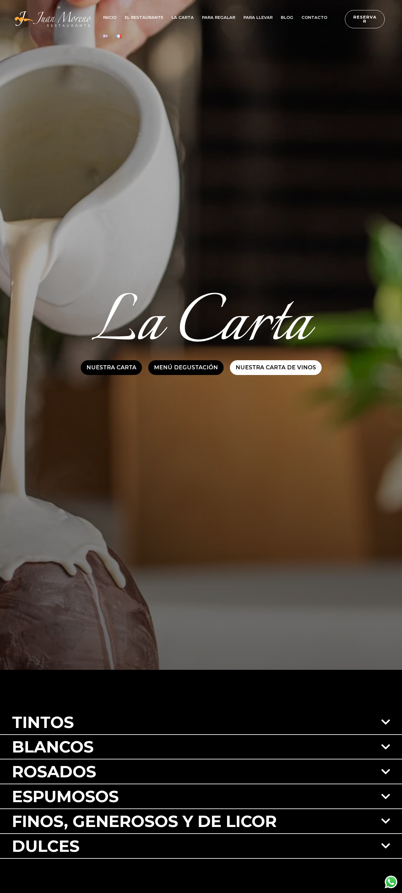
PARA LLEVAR (258, 17)
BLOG (287, 17)
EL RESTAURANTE (144, 17)
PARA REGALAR (218, 17)
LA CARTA (182, 17)
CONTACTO (314, 17)
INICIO (110, 17)
